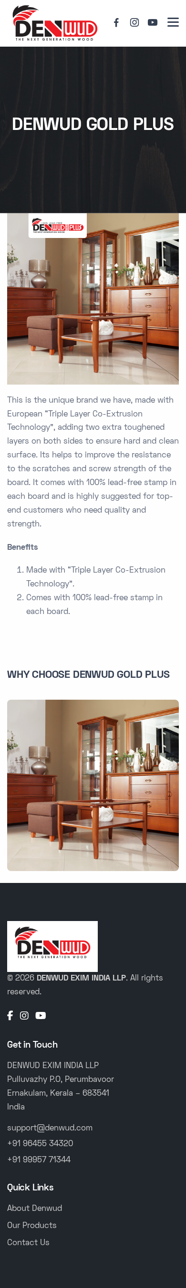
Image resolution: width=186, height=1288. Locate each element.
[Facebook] (10, 1017)
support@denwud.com (50, 1128)
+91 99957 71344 (39, 1160)
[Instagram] (24, 1017)
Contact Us (28, 1243)
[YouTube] (40, 1017)
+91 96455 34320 (40, 1144)
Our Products (32, 1226)
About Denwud (34, 1209)
